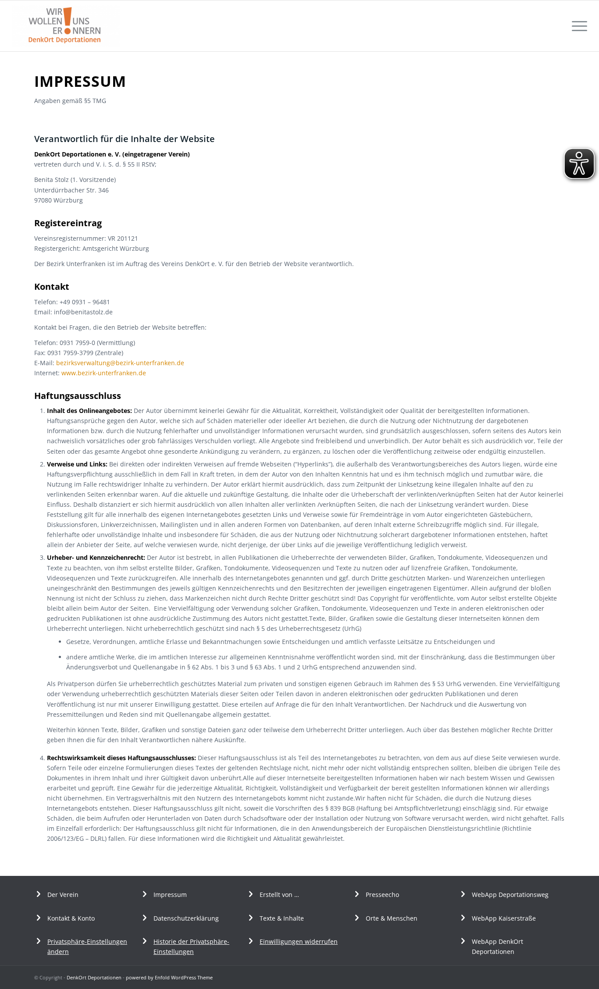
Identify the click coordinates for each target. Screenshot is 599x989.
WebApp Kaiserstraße (504, 918)
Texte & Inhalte (282, 918)
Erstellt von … (279, 894)
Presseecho (382, 894)
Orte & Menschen (391, 918)
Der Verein (62, 894)
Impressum (170, 894)
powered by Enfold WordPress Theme (169, 977)
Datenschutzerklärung (186, 918)
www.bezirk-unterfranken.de (103, 373)
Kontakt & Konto (71, 918)
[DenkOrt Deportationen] (66, 25)
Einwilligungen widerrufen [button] (299, 941)
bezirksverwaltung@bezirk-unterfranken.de (120, 363)
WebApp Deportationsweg (511, 894)
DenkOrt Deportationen (94, 977)
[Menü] (576, 25)
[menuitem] (576, 25)
